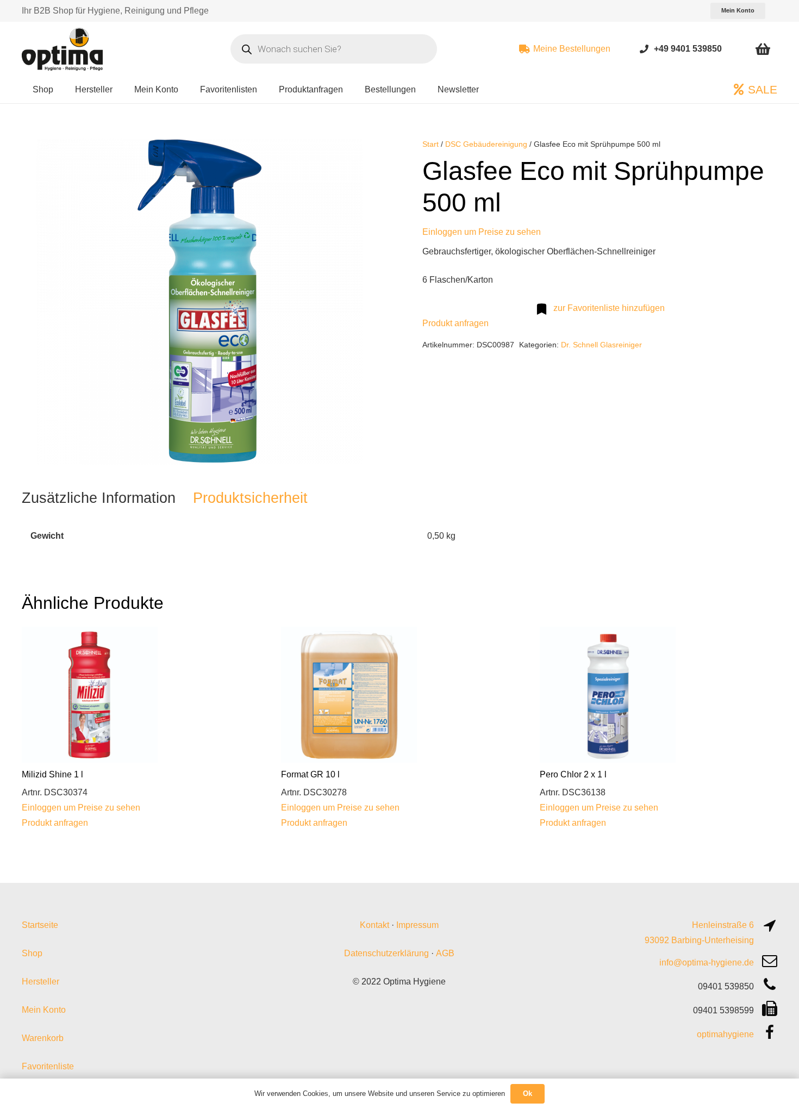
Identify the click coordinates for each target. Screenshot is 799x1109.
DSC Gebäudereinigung (486, 144)
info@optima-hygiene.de (706, 962)
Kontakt (374, 925)
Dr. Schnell (579, 344)
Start (430, 144)
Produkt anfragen (455, 323)
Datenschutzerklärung (386, 953)
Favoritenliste (48, 1066)
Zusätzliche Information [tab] (99, 497)
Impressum (417, 925)
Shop (32, 953)
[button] (359, 155)
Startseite (40, 925)
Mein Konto (44, 1009)
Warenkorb (43, 1038)
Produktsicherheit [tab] (250, 497)
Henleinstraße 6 (723, 925)
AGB (445, 953)
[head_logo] (63, 49)
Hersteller (40, 981)
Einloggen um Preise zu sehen (481, 231)
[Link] (644, 48)
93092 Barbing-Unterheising (699, 940)
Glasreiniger (621, 344)
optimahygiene (725, 1034)
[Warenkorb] (762, 49)
